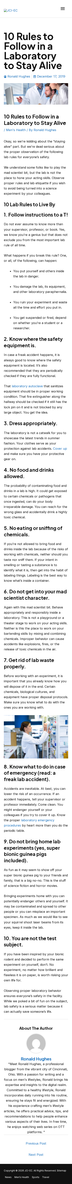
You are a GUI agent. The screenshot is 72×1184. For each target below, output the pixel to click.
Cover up (60, 448)
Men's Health (16, 130)
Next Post (36, 1155)
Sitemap (61, 1170)
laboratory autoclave (27, 386)
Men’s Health (21, 1177)
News (8, 1177)
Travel (45, 1177)
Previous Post (36, 1143)
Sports (35, 1177)
